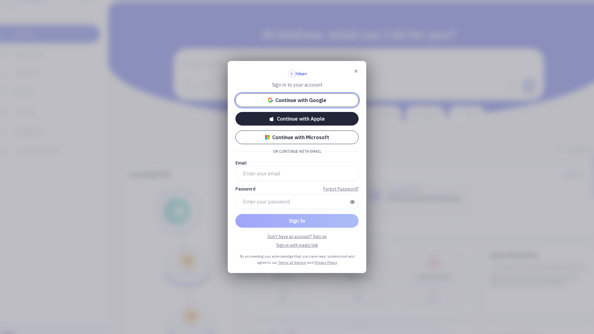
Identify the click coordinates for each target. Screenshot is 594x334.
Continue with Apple (301, 119)
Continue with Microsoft (300, 137)
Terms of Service (292, 262)
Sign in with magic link (297, 245)
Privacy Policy (325, 262)
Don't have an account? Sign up (297, 236)
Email (241, 163)
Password (245, 189)
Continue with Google (300, 100)
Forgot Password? (341, 189)
